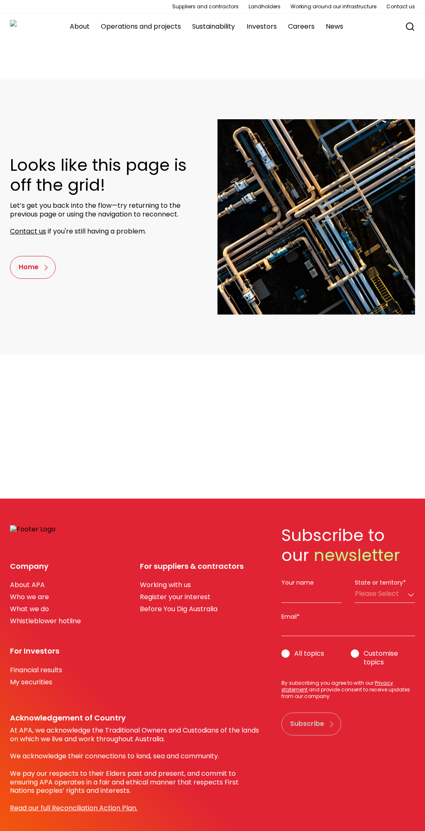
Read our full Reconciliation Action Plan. (73, 808)
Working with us (165, 585)
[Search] (410, 27)
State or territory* (380, 582)
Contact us (400, 6)
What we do (29, 609)
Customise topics (381, 658)
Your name (297, 582)
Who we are (29, 597)
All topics (309, 653)
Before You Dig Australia (178, 609)
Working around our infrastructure (333, 6)
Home (29, 267)
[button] (406, 27)
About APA (27, 585)
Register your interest (175, 597)
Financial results (36, 670)
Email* (290, 616)
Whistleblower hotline (45, 621)
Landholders (265, 6)
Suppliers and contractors (205, 6)
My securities (31, 682)
